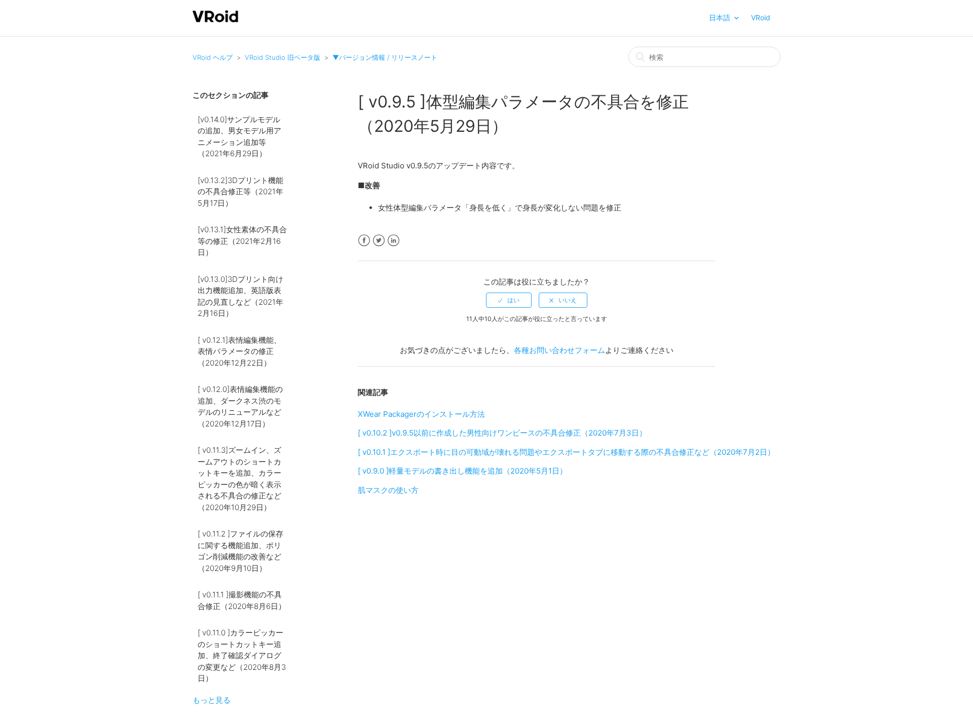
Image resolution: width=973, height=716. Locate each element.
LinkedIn (393, 240)
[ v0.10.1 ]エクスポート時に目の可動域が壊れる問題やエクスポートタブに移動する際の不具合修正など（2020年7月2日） (566, 452)
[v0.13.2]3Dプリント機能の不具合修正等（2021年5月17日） (240, 191)
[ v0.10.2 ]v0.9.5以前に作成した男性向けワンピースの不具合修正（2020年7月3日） (502, 433)
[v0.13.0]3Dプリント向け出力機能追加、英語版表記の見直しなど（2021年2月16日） (240, 296)
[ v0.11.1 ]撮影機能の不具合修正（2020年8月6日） (242, 600)
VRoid (760, 17)
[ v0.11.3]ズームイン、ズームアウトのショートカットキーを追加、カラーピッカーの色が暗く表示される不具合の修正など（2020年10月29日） (239, 478)
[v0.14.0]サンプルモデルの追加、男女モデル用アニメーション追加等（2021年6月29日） (239, 137)
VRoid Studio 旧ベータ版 (282, 57)
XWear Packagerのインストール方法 (421, 414)
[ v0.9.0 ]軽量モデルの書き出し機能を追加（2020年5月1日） (462, 471)
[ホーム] (216, 21)
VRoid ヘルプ (213, 57)
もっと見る (212, 700)
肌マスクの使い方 (388, 490)
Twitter (378, 240)
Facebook (364, 240)
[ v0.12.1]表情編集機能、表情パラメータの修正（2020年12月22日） (239, 351)
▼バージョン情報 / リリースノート (384, 57)
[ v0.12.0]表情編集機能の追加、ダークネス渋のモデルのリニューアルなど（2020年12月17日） (240, 406)
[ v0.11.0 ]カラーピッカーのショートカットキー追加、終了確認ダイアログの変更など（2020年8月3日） (242, 655)
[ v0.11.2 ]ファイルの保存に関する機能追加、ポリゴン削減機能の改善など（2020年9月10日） (240, 551)
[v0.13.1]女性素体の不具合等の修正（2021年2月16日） (242, 241)
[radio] (509, 300)
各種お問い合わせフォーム (559, 350)
